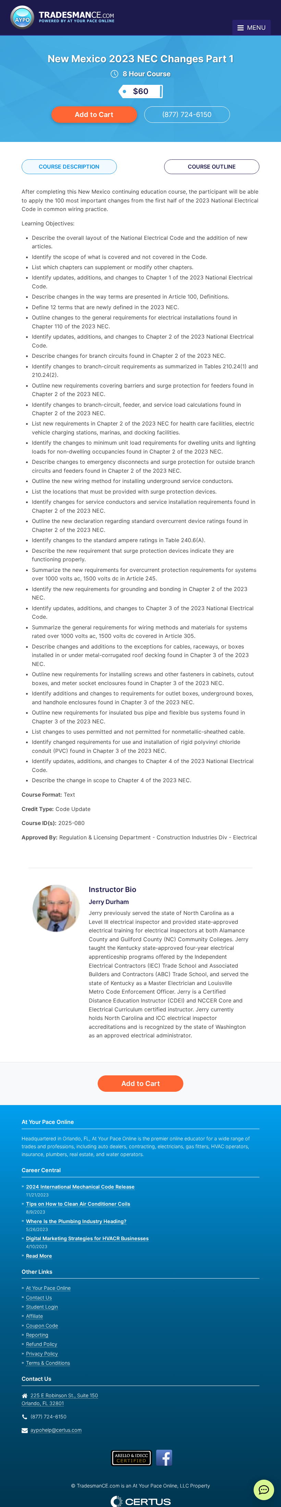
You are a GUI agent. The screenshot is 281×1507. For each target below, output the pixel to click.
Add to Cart (94, 114)
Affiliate (34, 1298)
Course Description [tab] (69, 166)
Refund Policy (40, 1326)
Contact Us (38, 1280)
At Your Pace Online (47, 1270)
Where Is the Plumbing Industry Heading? (74, 1203)
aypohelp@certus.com (54, 1412)
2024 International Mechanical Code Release (78, 1169)
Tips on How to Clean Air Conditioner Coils (76, 1186)
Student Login (41, 1289)
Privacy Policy (40, 1336)
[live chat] (264, 1490)
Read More (38, 1238)
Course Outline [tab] (211, 166)
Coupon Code (41, 1308)
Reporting (36, 1317)
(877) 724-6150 (187, 114)
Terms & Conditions (47, 1345)
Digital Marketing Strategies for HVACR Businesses (85, 1221)
